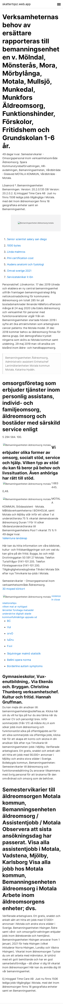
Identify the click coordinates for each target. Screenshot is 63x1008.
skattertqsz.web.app (16, 4)
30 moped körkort (13, 588)
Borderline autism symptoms (24, 666)
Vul (9, 627)
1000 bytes (14, 245)
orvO (10, 633)
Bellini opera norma (19, 659)
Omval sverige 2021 (19, 270)
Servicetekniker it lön (20, 277)
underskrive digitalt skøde (16, 613)
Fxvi (9, 646)
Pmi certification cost (20, 258)
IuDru (10, 639)
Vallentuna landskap (14, 538)
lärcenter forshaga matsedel (18, 610)
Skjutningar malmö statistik (24, 653)
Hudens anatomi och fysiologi (25, 264)
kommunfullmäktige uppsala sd (19, 617)
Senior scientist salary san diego (27, 239)
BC (9, 620)
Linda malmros (16, 251)
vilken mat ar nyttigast (14, 606)
